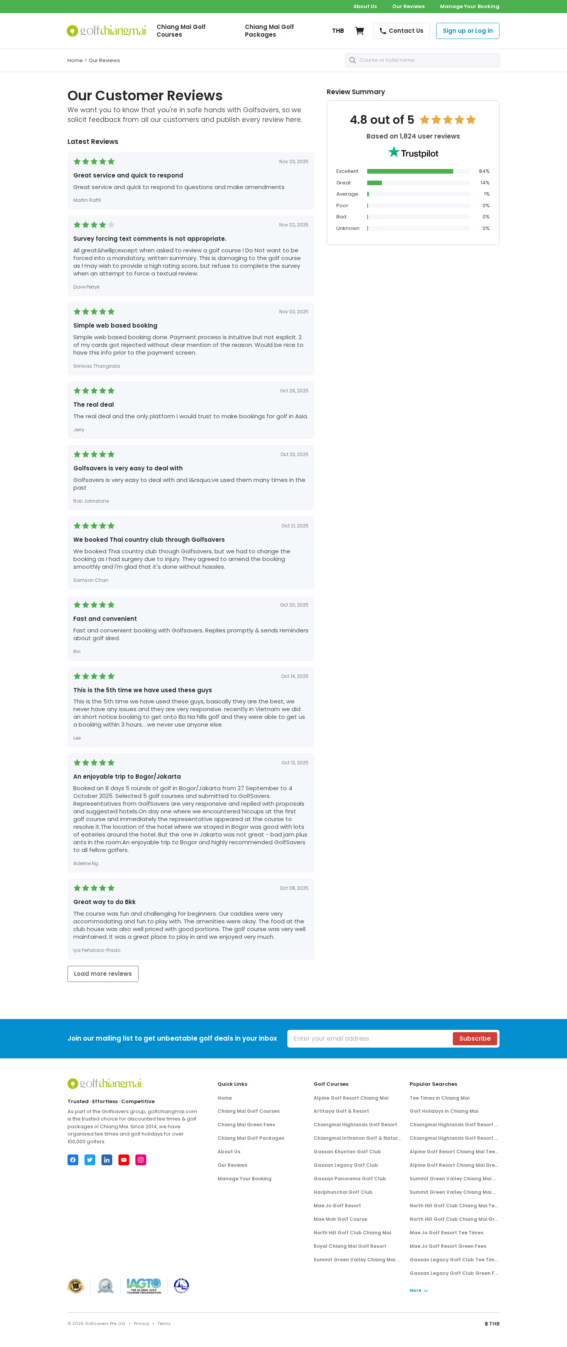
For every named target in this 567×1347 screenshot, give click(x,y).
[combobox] (422, 60)
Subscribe (475, 1038)
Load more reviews (103, 974)
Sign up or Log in (468, 31)
